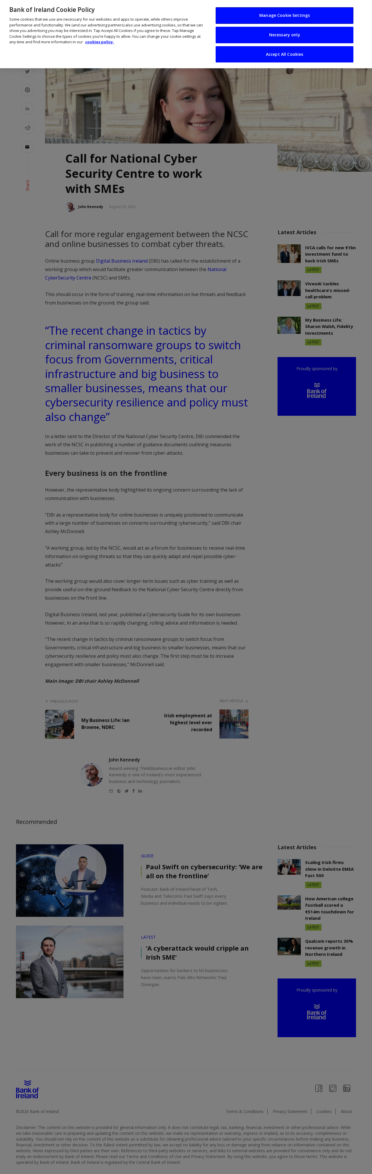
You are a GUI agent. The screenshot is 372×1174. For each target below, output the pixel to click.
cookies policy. (99, 41)
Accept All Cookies (284, 54)
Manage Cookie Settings (284, 15)
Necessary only (284, 34)
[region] (186, 34)
